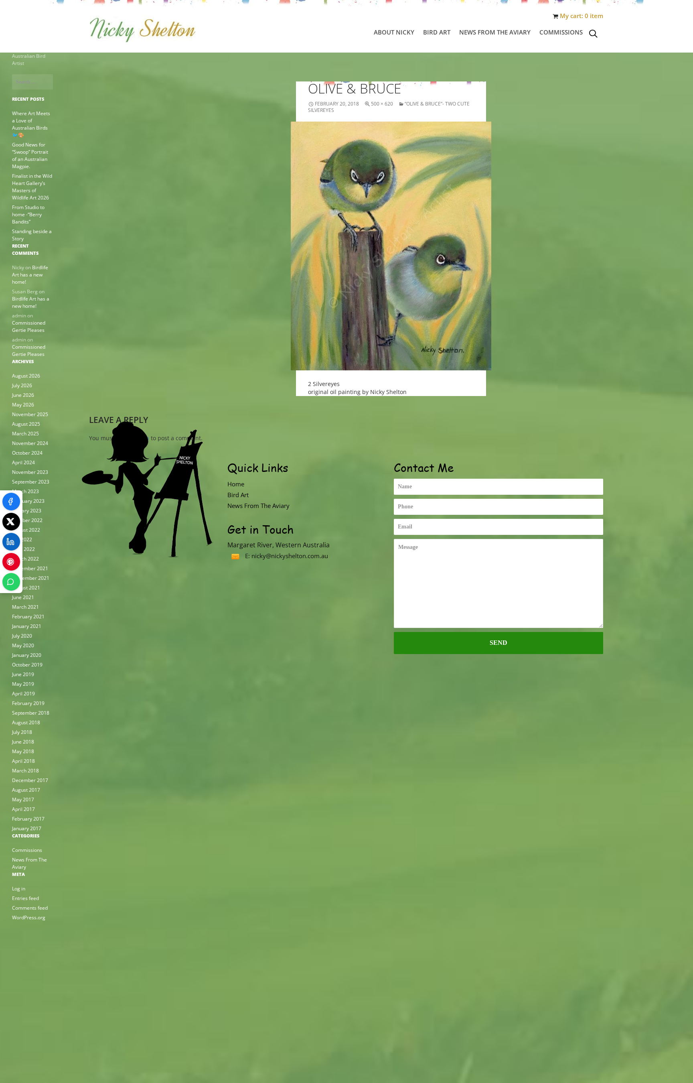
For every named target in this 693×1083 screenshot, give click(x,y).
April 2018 (23, 761)
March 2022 (25, 558)
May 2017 (23, 799)
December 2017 (30, 780)
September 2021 (30, 578)
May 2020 (23, 645)
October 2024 (27, 452)
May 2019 (23, 684)
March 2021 (25, 606)
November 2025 (30, 414)
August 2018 (26, 722)
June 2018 (23, 741)
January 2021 (26, 626)
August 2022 (26, 529)
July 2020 (22, 635)
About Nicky (394, 32)
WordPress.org (28, 917)
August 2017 (26, 789)
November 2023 (30, 472)
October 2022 (27, 520)
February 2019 (28, 703)
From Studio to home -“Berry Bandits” (28, 214)
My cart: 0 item (581, 15)
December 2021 (30, 568)
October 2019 (27, 664)
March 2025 (25, 433)
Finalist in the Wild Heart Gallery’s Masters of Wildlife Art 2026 (32, 187)
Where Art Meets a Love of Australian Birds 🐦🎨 (31, 124)
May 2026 (23, 404)
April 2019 (23, 693)
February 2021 (28, 616)
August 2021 (26, 587)
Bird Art (436, 32)
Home (235, 484)
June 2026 (23, 395)
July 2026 (22, 385)
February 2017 (28, 818)
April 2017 (23, 809)
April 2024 (23, 462)
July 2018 (22, 732)
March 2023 (25, 491)
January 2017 (26, 828)
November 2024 (30, 443)
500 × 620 (382, 103)
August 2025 (26, 424)
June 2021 (23, 597)
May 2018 (23, 751)
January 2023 (26, 510)
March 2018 (25, 770)
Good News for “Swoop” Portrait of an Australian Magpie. (30, 155)
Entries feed (25, 898)
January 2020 (26, 655)
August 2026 (26, 375)
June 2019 (23, 674)
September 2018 (30, 712)
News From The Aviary (495, 32)
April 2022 (23, 549)
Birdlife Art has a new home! (30, 274)
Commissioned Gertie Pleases (28, 326)
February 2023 (28, 501)
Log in (18, 888)
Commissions (561, 32)
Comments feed (30, 907)
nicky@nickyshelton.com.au (289, 556)
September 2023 (30, 481)
